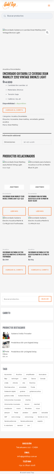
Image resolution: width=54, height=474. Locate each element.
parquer (7, 412)
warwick (20, 425)
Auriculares (42, 374)
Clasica (33, 378)
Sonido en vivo (43, 417)
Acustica (19, 374)
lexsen (27, 404)
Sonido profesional (26, 421)
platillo (35, 412)
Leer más (14, 211)
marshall (37, 404)
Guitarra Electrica (24, 396)
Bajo (5, 378)
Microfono (28, 408)
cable (25, 378)
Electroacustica (9, 387)
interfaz (28, 400)
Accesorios (8, 374)
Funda (33, 387)
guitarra (22, 391)
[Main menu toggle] (49, 5)
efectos (15, 383)
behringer (15, 378)
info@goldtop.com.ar (27, 456)
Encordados (15, 69)
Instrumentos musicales (12, 400)
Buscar (45, 299)
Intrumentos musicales (12, 404)
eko (23, 383)
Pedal (16, 412)
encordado (22, 387)
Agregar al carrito (14, 110)
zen (28, 425)
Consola (42, 378)
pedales (25, 412)
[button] (47, 32)
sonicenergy (29, 417)
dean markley (24, 119)
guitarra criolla (9, 396)
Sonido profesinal (10, 421)
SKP (5, 417)
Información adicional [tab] (11, 135)
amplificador (30, 374)
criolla (6, 383)
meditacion (8, 408)
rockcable (44, 412)
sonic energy (15, 417)
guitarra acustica (35, 391)
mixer (38, 408)
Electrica (32, 383)
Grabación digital (10, 391)
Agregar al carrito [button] (14, 270)
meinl (18, 408)
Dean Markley (13, 125)
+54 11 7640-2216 (27, 465)
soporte (40, 421)
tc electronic (8, 425)
